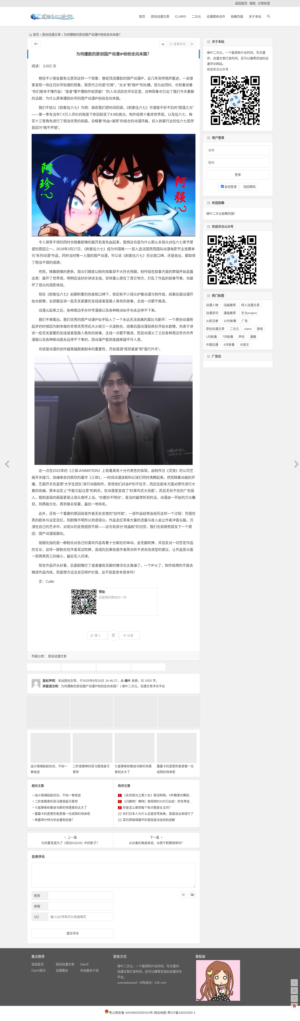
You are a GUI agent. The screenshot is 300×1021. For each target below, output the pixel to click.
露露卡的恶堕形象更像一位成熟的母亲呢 (62, 813)
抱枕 (252, 3)
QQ (36, 917)
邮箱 (37, 906)
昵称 (37, 895)
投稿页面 (237, 16)
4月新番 (229, 344)
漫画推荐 (230, 313)
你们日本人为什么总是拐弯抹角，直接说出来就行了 (158, 813)
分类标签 (264, 3)
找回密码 (249, 186)
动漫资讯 (212, 313)
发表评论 (179, 44)
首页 (142, 16)
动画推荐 (113, 667)
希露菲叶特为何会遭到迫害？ (55, 820)
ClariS (180, 16)
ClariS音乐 (38, 970)
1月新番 (211, 336)
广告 (245, 321)
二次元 (196, 16)
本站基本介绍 (89, 970)
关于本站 (255, 16)
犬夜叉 (244, 344)
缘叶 (128, 680)
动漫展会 (62, 970)
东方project (249, 313)
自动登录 (230, 186)
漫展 (253, 336)
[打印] (162, 44)
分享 (130, 635)
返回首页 (241, 3)
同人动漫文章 (250, 305)
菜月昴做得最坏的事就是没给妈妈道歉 (149, 820)
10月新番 (230, 321)
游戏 (260, 329)
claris (247, 329)
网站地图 (160, 1012)
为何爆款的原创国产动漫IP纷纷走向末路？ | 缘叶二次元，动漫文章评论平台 (113, 686)
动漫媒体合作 (216, 16)
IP (44, 667)
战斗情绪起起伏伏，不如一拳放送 (58, 795)
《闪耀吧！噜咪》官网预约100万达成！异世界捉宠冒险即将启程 (167, 801)
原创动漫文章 (160, 16)
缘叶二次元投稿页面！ (221, 213)
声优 (242, 336)
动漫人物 (212, 305)
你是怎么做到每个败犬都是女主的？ (147, 807)
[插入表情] (183, 894)
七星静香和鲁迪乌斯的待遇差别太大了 (61, 807)
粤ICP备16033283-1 (181, 1012)
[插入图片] (192, 894)
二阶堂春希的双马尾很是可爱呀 (56, 801)
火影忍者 (212, 321)
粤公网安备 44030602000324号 (131, 1012)
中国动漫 (79, 667)
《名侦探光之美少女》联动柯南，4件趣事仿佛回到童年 (160, 795)
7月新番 (227, 336)
